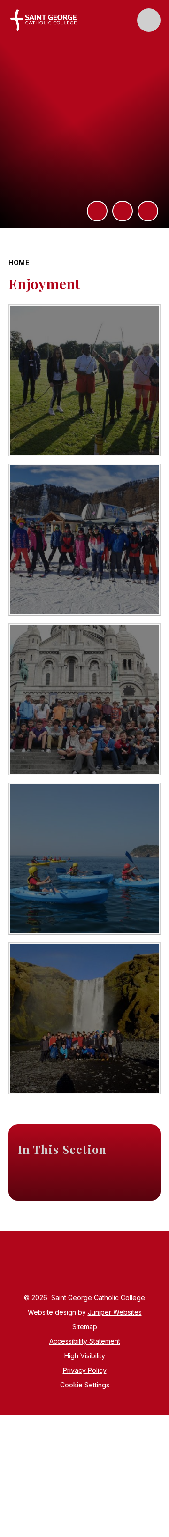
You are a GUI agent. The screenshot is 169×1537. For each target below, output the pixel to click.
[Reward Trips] (84, 380)
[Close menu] (149, 20)
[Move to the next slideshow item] (97, 211)
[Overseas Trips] (84, 539)
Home (19, 262)
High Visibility (84, 1356)
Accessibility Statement (84, 1341)
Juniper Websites (115, 1312)
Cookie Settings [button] (84, 1385)
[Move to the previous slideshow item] (122, 211)
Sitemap (84, 1327)
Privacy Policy (85, 1370)
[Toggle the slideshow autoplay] (148, 211)
